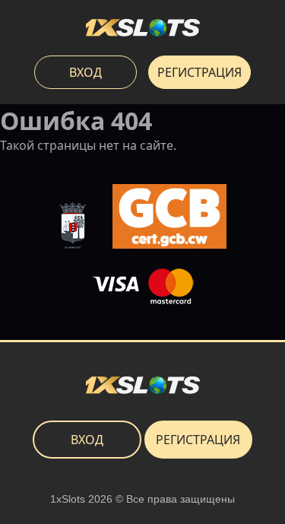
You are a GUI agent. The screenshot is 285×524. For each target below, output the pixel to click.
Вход (85, 72)
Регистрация (199, 72)
